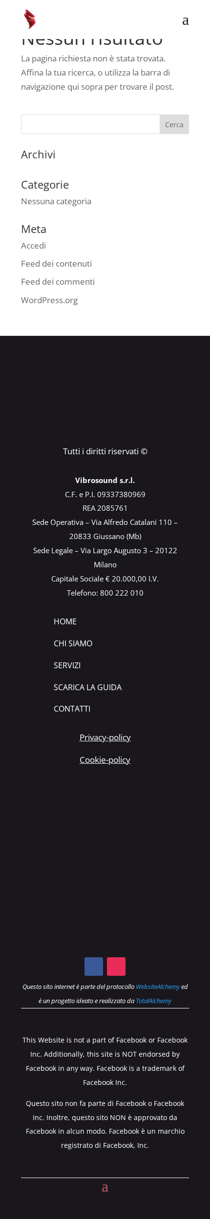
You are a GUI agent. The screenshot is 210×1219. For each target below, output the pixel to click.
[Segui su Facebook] (93, 966)
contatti (72, 708)
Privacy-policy (105, 737)
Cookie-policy (105, 759)
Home (65, 621)
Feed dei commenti (58, 281)
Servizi (67, 665)
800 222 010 (122, 593)
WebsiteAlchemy (158, 986)
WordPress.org (49, 300)
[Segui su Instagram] (116, 966)
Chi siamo (73, 643)
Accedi (33, 245)
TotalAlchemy (153, 1000)
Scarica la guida (88, 687)
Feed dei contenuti (56, 263)
